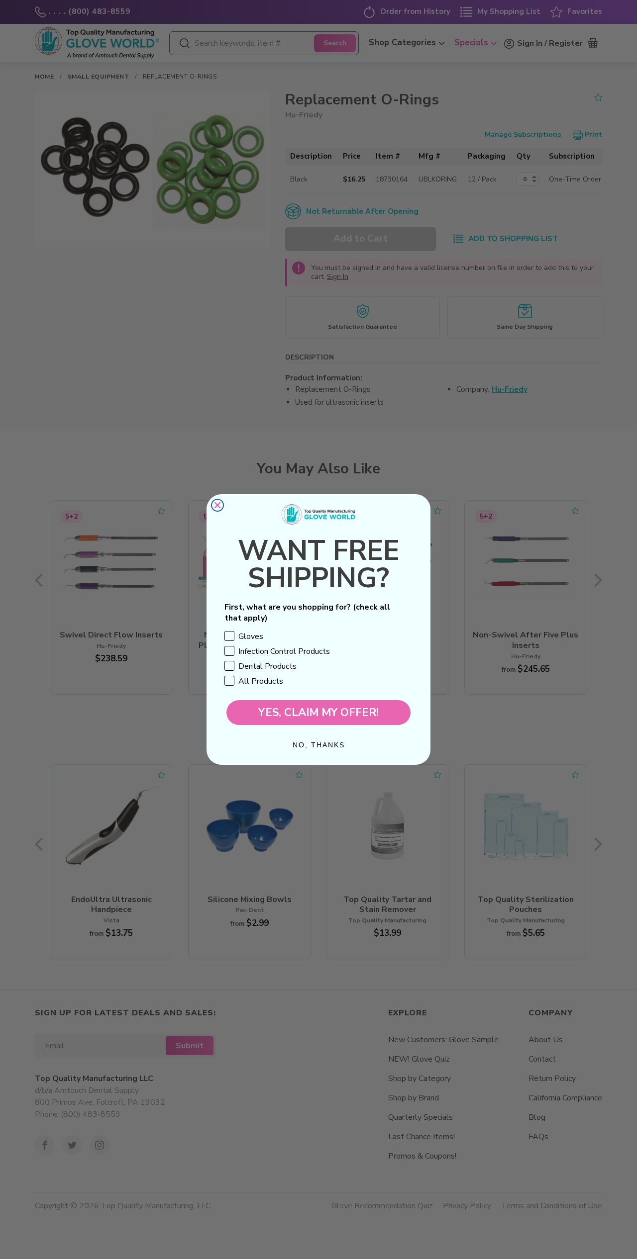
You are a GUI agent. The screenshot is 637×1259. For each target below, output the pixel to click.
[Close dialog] (217, 505)
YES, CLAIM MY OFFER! (318, 712)
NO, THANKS (319, 745)
